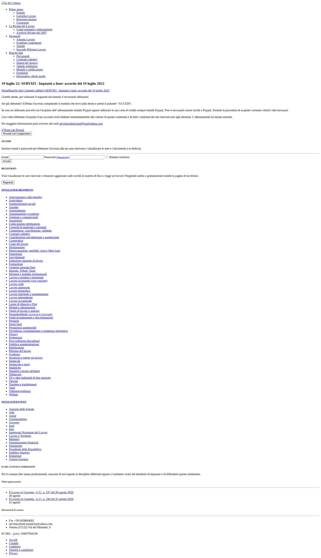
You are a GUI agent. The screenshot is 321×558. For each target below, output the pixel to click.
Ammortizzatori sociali (22, 203)
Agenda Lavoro (25, 39)
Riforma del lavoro (20, 351)
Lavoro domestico (19, 290)
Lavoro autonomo (19, 287)
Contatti (13, 543)
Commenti (22, 22)
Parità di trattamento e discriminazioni (31, 317)
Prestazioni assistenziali (22, 327)
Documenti (22, 56)
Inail (11, 425)
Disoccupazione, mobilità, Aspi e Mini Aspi (34, 250)
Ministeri (14, 439)
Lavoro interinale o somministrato (28, 294)
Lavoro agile (16, 284)
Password (56, 157)
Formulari (22, 72)
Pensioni (14, 320)
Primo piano (16, 9)
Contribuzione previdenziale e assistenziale (34, 237)
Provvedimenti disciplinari (24, 341)
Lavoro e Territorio (20, 435)
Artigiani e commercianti (23, 217)
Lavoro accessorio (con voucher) (28, 280)
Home (5, 90)
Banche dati (16, 52)
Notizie (20, 12)
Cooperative (16, 240)
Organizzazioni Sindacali (23, 442)
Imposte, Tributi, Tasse (22, 270)
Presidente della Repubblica (25, 449)
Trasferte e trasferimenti (22, 384)
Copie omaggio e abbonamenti (34, 29)
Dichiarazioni (17, 247)
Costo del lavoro (18, 244)
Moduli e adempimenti (22, 307)
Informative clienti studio (31, 76)
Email (4, 157)
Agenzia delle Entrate (21, 409)
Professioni (15, 337)
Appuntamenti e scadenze (24, 213)
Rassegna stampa (26, 19)
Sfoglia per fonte (13, 401)
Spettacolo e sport (19, 364)
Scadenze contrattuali (28, 42)
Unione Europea (18, 459)
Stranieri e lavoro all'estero (24, 371)
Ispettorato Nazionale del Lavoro (28, 432)
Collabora (14, 546)
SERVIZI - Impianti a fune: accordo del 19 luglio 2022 (77, 90)
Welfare (13, 394)
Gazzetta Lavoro (26, 16)
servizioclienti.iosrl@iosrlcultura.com (81, 123)
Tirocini (13, 381)
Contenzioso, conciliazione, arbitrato (30, 230)
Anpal (12, 415)
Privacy (13, 334)
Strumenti (14, 36)
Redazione (15, 456)
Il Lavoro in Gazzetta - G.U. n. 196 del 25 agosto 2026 (41, 499)
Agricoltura (15, 200)
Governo (14, 422)
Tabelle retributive (27, 66)
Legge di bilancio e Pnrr (23, 304)
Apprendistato (17, 210)
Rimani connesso (119, 157)
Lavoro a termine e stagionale (26, 277)
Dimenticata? (62, 157)
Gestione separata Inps (22, 267)
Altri (11, 412)
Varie (12, 387)
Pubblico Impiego (19, 452)
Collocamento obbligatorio (24, 224)
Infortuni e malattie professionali (28, 274)
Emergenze (15, 254)
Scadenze (14, 354)
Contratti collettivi (26, 59)
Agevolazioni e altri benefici (25, 197)
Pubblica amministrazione (24, 344)
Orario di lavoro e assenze (24, 310)
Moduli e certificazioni (29, 69)
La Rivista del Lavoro (22, 26)
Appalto (13, 207)
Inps (11, 429)
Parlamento (15, 445)
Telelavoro (15, 374)
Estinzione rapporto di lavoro (26, 260)
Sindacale (14, 361)
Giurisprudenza (18, 419)
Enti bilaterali (17, 257)
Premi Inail (15, 324)
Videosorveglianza (20, 391)
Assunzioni (15, 220)
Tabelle (20, 46)
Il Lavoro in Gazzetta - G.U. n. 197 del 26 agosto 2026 (41, 492)
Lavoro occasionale (20, 300)
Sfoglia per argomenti (17, 190)
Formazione (16, 264)
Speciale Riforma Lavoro (31, 49)
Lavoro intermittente (21, 297)
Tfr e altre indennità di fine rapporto (30, 377)
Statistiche (15, 367)
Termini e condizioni (21, 549)
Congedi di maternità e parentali (27, 227)
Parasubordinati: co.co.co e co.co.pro (30, 314)
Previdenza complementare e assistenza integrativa (38, 330)
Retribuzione (16, 347)
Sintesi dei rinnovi (27, 62)
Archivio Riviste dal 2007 (31, 32)
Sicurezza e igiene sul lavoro (25, 357)
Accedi (13, 539)
